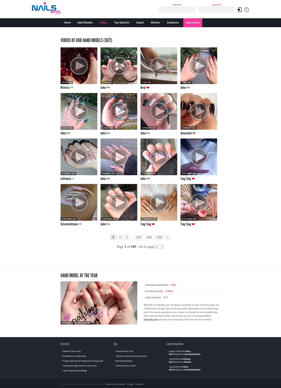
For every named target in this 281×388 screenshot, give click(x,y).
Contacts (139, 384)
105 (159, 237)
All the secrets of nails (126, 365)
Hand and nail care (124, 351)
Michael (187, 359)
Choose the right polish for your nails (80, 365)
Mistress (65, 87)
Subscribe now (151, 319)
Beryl (143, 87)
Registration (193, 22)
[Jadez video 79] (158, 156)
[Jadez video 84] (198, 65)
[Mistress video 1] (79, 65)
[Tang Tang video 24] (158, 202)
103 (138, 237)
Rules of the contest (116, 384)
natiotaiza (66, 178)
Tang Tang (186, 178)
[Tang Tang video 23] (198, 202)
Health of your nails (72, 351)
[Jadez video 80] (119, 156)
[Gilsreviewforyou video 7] (79, 202)
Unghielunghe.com (96, 384)
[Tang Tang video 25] (198, 156)
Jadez (104, 87)
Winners (155, 22)
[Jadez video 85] (119, 65)
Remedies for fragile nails (74, 356)
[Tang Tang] (99, 303)
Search (140, 22)
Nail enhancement (124, 360)
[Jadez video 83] (79, 111)
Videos (103, 22)
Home (67, 22)
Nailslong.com (80, 384)
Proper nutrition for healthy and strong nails (83, 360)
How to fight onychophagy (75, 370)
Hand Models (85, 22)
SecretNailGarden (192, 354)
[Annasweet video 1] (198, 111)
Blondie (187, 362)
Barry (188, 351)
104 (149, 237)
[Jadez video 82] (119, 111)
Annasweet (186, 133)
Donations (173, 22)
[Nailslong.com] (47, 7)
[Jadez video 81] (158, 111)
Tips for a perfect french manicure (131, 356)
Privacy (130, 384)
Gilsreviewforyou (69, 224)
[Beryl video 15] (158, 65)
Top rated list (121, 22)
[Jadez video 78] (119, 202)
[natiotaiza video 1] (79, 156)
